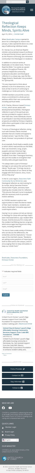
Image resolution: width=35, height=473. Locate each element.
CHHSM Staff (18, 34)
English (7, 440)
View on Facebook (6, 353)
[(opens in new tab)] (12, 458)
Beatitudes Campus (14, 39)
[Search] (27, 1)
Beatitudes (6, 258)
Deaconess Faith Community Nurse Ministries (16, 180)
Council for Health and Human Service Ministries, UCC (17, 311)
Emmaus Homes (8, 260)
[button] (3, 408)
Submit (5, 295)
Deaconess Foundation (19, 258)
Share (5, 355)
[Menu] (31, 10)
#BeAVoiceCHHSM (25, 324)
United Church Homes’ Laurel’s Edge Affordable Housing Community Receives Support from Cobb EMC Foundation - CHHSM (17, 331)
